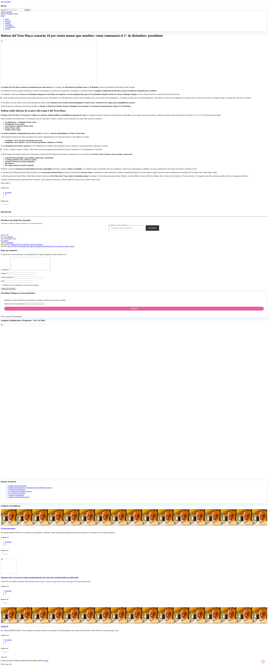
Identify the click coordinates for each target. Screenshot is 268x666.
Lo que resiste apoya (8, 528)
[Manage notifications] (263, 661)
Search (3, 10)
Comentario (5, 270)
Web (2, 281)
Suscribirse (152, 228)
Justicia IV (4, 626)
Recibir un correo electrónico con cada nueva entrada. (21, 285)
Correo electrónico (7, 277)
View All (4, 657)
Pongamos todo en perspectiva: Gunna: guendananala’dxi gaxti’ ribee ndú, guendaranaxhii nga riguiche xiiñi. (40, 577)
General (5, 241)
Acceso (45, 661)
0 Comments (9, 242)
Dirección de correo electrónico (14, 304)
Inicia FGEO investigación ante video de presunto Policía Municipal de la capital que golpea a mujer (41, 246)
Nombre (4, 273)
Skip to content (6, 2)
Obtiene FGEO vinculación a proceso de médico (27, 244)
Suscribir (134, 309)
